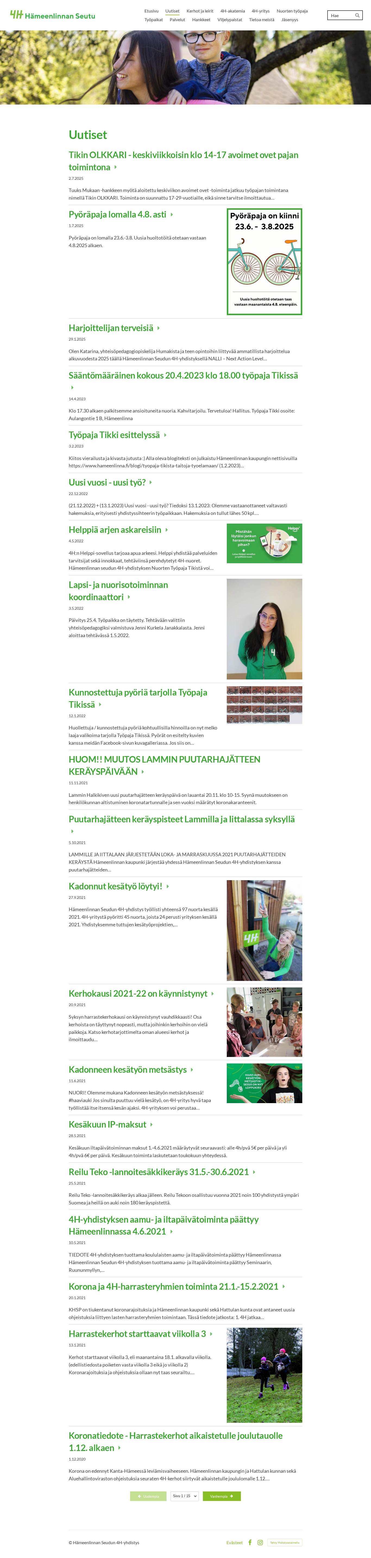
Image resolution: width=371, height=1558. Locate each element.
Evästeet (235, 1542)
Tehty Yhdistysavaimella (284, 1542)
